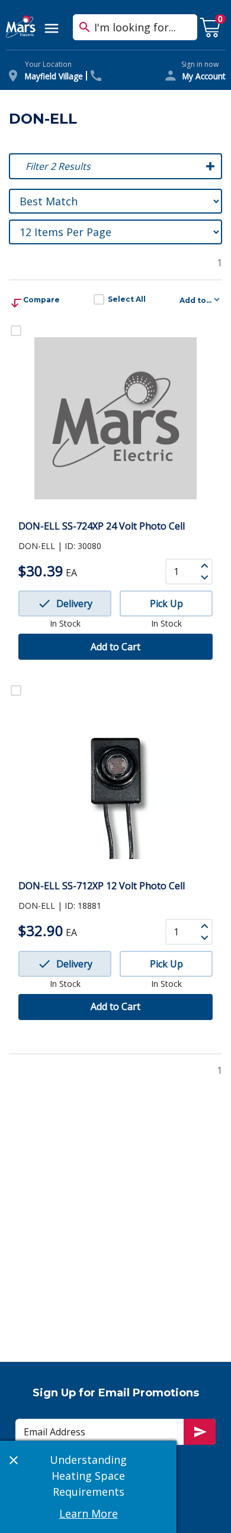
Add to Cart (115, 646)
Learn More (88, 1513)
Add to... (195, 300)
